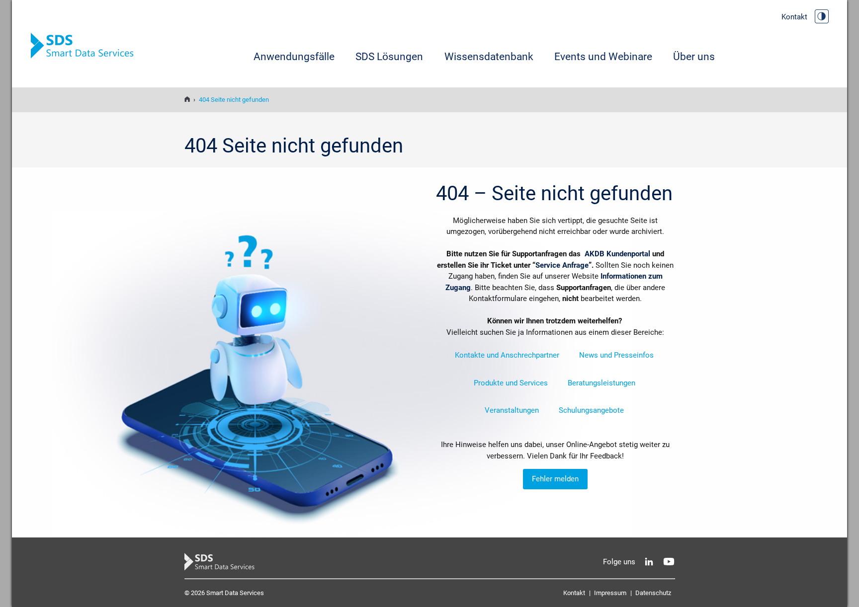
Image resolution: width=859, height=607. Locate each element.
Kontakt (794, 16)
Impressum (610, 593)
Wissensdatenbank (488, 57)
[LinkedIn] (649, 561)
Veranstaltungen (512, 410)
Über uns (694, 57)
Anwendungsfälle (294, 57)
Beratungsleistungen (601, 383)
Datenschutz (653, 593)
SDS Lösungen (389, 57)
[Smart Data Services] (187, 99)
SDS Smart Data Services (85, 46)
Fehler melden (555, 478)
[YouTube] (669, 561)
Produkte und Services (511, 383)
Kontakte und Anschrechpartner (507, 355)
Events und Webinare (603, 57)
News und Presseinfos (616, 355)
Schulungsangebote (591, 410)
